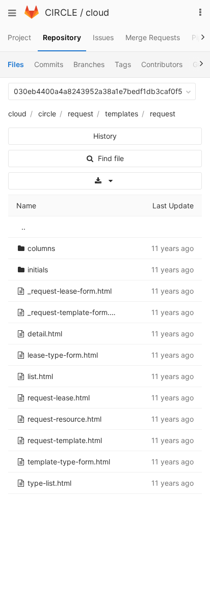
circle (47, 113)
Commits (48, 64)
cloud (97, 12)
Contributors (161, 64)
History (105, 136)
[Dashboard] (31, 16)
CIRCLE (61, 12)
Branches (88, 64)
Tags (123, 64)
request (80, 113)
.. (23, 227)
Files (16, 64)
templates (121, 113)
